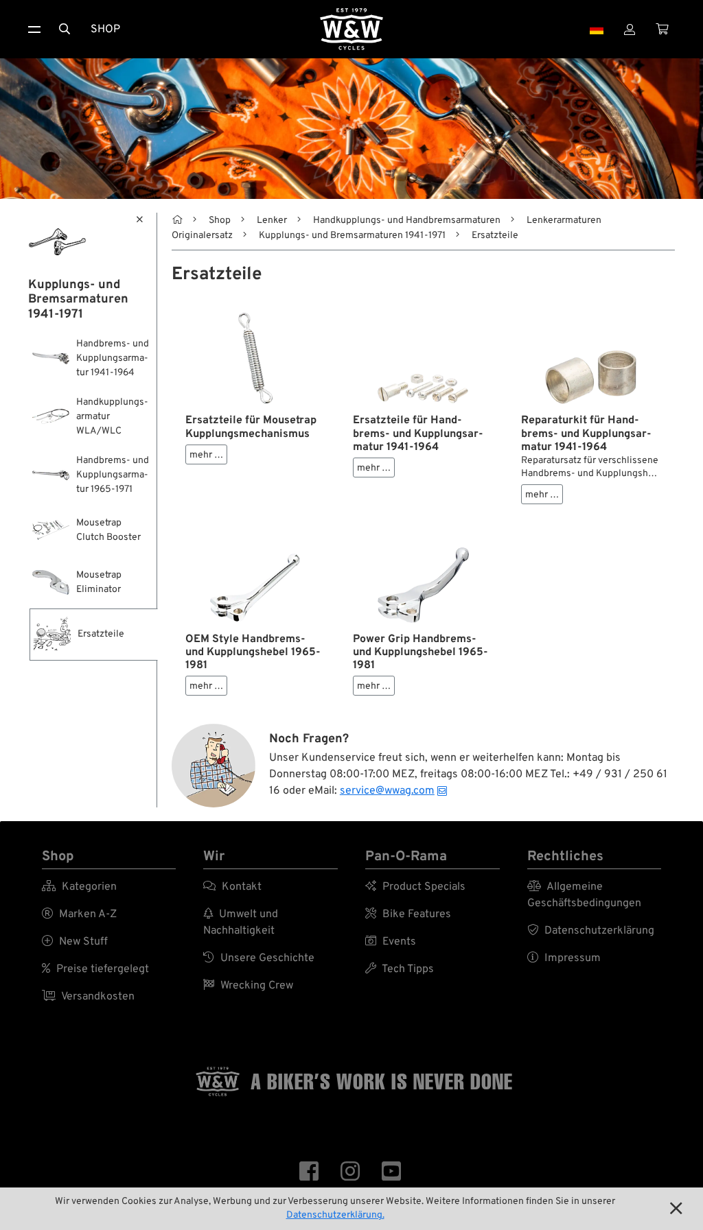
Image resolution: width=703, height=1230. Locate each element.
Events (390, 942)
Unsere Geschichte (258, 958)
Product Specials (415, 887)
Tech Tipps (399, 969)
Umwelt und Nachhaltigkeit (240, 923)
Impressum (564, 958)
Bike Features (408, 914)
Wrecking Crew (248, 986)
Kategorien (79, 887)
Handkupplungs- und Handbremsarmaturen (406, 220)
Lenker (272, 220)
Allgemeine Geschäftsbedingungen (584, 895)
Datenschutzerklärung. (335, 1215)
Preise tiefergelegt (95, 969)
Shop (105, 29)
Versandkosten (88, 997)
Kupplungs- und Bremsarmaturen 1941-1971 (352, 235)
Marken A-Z (79, 914)
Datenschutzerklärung (590, 931)
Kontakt (232, 887)
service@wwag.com (387, 791)
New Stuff (75, 942)
